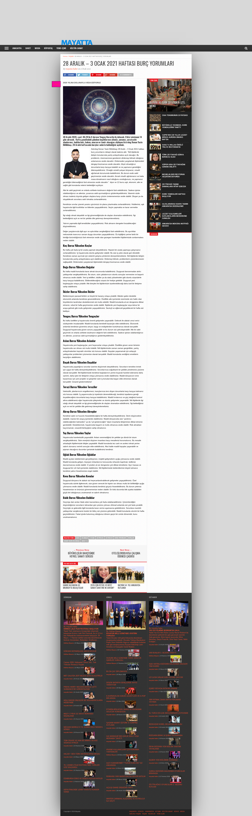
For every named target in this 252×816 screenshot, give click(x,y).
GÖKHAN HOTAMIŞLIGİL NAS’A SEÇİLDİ (80, 651)
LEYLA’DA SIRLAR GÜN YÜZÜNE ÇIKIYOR (166, 677)
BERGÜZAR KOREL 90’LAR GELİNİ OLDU (165, 724)
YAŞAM (71, 56)
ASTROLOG (100, 538)
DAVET (28, 48)
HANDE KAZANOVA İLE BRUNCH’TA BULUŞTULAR (73, 586)
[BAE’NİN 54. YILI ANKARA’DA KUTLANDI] (131, 583)
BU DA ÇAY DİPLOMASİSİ (116, 671)
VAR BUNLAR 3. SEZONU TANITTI (162, 653)
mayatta (85, 541)
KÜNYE (176, 811)
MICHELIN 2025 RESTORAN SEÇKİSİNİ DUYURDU (173, 175)
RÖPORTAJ (48, 48)
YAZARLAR (151, 814)
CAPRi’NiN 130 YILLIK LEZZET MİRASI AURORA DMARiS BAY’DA (174, 137)
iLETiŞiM (158, 811)
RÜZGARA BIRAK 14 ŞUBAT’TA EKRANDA (166, 735)
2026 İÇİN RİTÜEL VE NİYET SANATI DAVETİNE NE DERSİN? (102, 586)
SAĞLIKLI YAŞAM (135, 814)
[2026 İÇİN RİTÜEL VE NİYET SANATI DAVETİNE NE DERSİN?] (103, 583)
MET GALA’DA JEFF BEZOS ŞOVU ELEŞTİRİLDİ (83, 676)
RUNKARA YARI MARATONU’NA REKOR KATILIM (125, 776)
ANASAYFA (17, 48)
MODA (37, 48)
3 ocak (92, 538)
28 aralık (84, 538)
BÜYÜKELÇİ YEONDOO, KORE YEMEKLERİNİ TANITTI (174, 126)
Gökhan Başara (69, 643)
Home (65, 56)
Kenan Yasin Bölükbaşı (72, 541)
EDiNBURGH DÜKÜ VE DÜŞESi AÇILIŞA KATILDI (83, 778)
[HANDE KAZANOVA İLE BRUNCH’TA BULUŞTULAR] (76, 583)
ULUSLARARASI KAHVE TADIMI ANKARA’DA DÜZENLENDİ (175, 205)
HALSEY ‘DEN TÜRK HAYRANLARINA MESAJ (82, 754)
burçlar (131, 538)
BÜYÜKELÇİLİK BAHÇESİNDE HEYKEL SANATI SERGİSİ (81, 555)
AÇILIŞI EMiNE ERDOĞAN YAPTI (119, 788)
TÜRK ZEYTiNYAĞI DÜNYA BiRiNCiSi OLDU (173, 156)
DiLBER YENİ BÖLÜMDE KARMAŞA (163, 760)
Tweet (56, 84)
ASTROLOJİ (109, 538)
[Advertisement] (79, 18)
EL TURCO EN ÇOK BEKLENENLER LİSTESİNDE (168, 713)
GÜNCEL (141, 811)
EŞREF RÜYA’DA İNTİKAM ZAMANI (163, 688)
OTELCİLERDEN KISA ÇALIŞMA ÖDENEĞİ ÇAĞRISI (126, 555)
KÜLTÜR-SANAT (76, 48)
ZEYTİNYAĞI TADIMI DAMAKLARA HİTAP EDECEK (174, 185)
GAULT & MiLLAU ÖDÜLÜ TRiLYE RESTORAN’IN (172, 146)
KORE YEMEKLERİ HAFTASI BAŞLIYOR (173, 195)
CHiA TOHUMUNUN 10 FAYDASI (175, 115)
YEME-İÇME (61, 48)
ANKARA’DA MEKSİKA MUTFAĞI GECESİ (175, 225)
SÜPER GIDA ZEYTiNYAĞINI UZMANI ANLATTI (173, 166)
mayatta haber (72, 68)
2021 (77, 538)
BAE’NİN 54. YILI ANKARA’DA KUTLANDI (129, 586)
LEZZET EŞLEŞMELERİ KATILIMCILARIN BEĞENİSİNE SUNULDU (174, 216)
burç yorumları (120, 538)
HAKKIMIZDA (149, 811)
